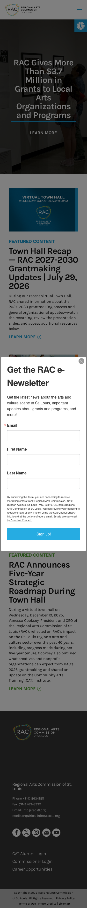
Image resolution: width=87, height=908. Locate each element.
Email (12, 425)
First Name (17, 449)
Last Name (17, 473)
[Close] (81, 361)
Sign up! (43, 534)
